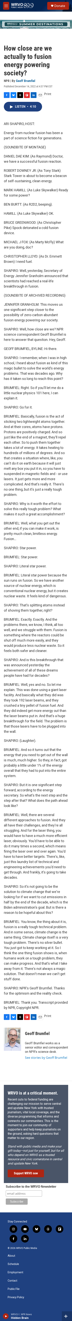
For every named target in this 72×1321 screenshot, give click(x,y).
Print (47, 94)
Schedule (13, 1264)
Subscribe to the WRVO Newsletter (31, 1186)
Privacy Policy (16, 1297)
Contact (12, 1280)
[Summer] (36, 24)
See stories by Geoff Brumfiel (46, 1057)
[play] (5, 1316)
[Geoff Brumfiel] (12, 1039)
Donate (59, 6)
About (11, 1255)
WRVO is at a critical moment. (33, 1093)
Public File (14, 1289)
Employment (15, 1272)
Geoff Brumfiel (25, 81)
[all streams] (67, 1316)
